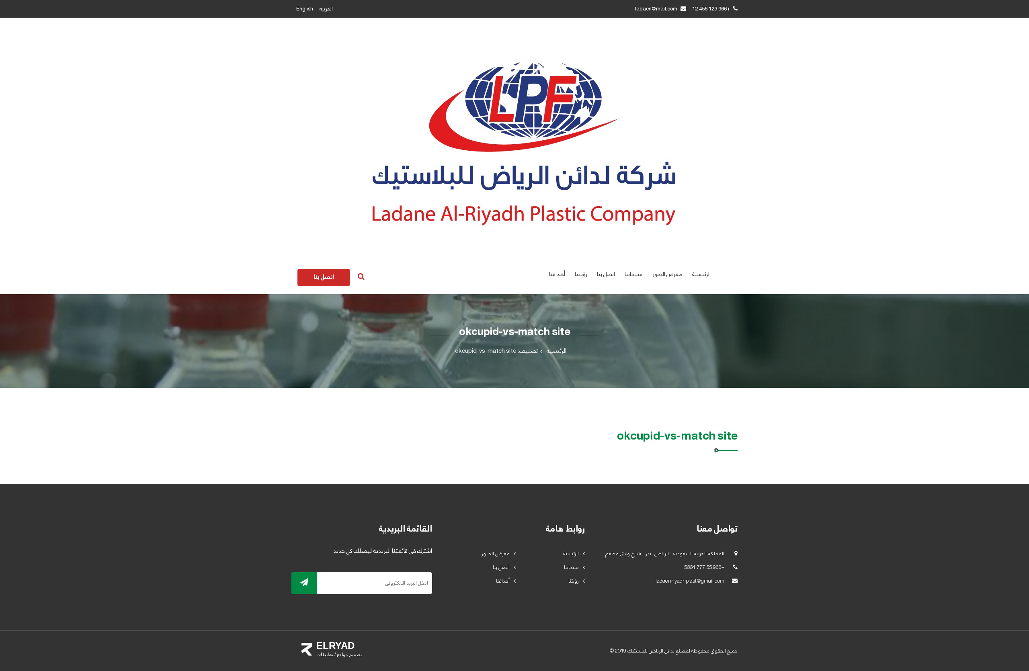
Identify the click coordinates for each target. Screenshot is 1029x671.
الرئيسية (701, 274)
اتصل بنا (606, 274)
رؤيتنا (581, 274)
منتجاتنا (634, 274)
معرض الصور (667, 274)
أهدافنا (557, 274)
